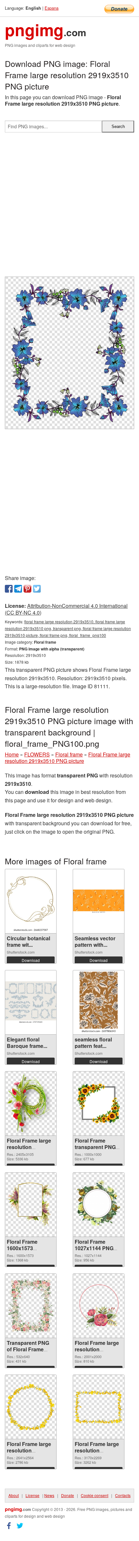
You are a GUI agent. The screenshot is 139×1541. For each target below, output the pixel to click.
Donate (67, 1495)
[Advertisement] (69, 207)
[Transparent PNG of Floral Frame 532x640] (31, 1306)
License (32, 1495)
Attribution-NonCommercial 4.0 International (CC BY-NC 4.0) (66, 609)
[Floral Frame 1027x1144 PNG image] (99, 1204)
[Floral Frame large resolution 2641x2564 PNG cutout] (31, 1407)
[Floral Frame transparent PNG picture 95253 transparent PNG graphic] (99, 1103)
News (49, 1495)
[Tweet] (37, 589)
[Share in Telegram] (18, 589)
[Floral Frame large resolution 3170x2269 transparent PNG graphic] (99, 1407)
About (13, 1495)
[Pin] (27, 589)
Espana (52, 8)
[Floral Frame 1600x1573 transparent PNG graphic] (31, 1204)
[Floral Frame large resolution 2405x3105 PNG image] (30, 1103)
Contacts (123, 1495)
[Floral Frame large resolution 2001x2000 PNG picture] (99, 1305)
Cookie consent (94, 1495)
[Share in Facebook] (9, 589)
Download (31, 960)
